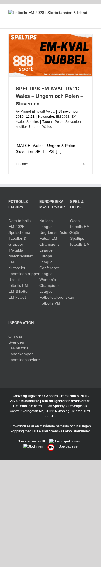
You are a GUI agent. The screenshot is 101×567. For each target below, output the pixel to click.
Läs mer (22, 164)
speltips (21, 127)
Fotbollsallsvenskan (50, 297)
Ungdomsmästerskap (50, 232)
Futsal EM (48, 238)
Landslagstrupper (19, 273)
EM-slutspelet (16, 265)
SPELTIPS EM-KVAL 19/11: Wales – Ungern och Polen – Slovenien (49, 96)
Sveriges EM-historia (18, 345)
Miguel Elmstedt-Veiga (37, 112)
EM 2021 (63, 117)
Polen (59, 122)
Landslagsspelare (19, 360)
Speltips (32, 122)
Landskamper (19, 354)
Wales (47, 127)
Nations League (46, 223)
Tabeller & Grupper (17, 241)
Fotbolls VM (49, 303)
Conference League (49, 271)
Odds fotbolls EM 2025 (80, 226)
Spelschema (19, 232)
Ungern (35, 127)
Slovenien (73, 122)
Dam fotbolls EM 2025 (19, 223)
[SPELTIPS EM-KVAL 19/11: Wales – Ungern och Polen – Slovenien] (50, 55)
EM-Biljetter (18, 291)
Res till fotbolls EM (18, 282)
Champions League (49, 247)
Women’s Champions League (49, 285)
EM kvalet (17, 297)
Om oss (15, 336)
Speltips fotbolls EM (80, 241)
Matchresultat (19, 256)
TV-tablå (15, 250)
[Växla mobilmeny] (90, 20)
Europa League (46, 259)
